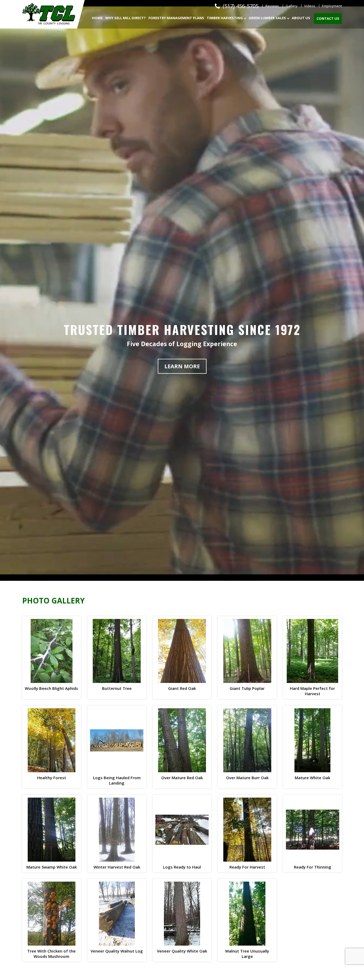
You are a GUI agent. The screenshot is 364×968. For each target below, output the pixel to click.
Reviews (272, 6)
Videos (309, 6)
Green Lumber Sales (267, 17)
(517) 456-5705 (240, 6)
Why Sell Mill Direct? (125, 17)
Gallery (291, 6)
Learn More (182, 366)
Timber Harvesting (225, 17)
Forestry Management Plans (176, 17)
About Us (301, 17)
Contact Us (328, 18)
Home (97, 17)
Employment (332, 6)
